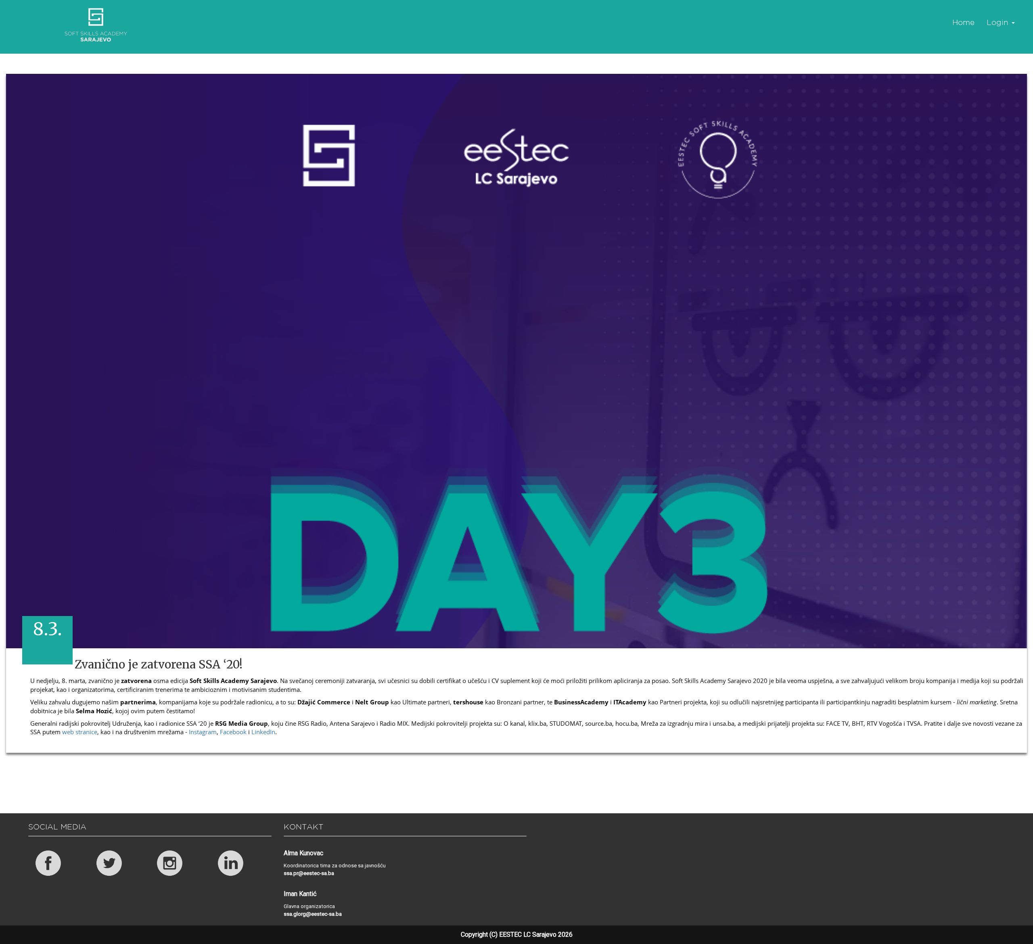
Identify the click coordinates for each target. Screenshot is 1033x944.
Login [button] (999, 22)
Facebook (232, 732)
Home (963, 22)
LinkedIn (262, 732)
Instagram (202, 732)
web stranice (79, 732)
